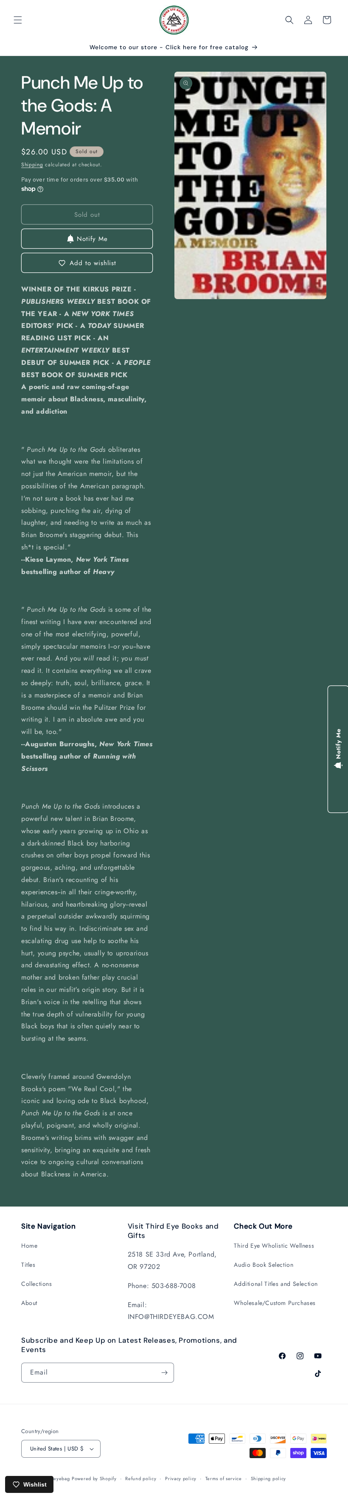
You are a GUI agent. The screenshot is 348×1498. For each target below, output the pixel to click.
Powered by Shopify (94, 1478)
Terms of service (223, 1478)
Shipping (32, 164)
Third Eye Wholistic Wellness (274, 1245)
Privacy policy (180, 1478)
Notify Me (92, 239)
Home (29, 1245)
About (29, 1303)
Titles (28, 1264)
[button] (17, 20)
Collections (36, 1284)
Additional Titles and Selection (276, 1284)
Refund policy (140, 1478)
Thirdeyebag (56, 1478)
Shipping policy (268, 1478)
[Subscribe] (164, 1373)
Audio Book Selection (263, 1264)
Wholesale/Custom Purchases (275, 1303)
